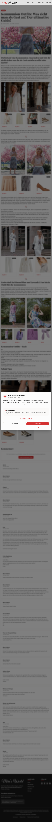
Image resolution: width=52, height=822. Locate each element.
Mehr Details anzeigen (27, 418)
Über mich (48, 2)
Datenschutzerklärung (34, 427)
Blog (33, 2)
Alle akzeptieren (37, 423)
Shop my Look (40, 2)
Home (28, 2)
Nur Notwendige (14, 423)
